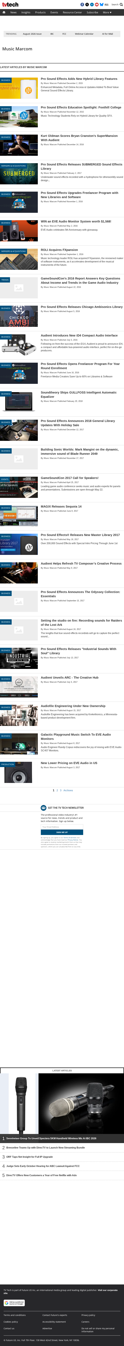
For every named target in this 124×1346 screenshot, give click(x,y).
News (13, 12)
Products (40, 12)
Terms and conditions (15, 1315)
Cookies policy (11, 1321)
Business (5, 80)
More (106, 12)
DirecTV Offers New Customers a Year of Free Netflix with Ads (41, 1175)
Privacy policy (88, 1315)
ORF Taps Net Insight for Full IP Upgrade (29, 1157)
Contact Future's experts (54, 1315)
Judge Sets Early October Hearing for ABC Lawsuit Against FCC (43, 1166)
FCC (64, 33)
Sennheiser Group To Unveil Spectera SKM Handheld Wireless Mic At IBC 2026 (51, 1138)
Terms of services (70, 837)
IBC (52, 33)
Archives (68, 790)
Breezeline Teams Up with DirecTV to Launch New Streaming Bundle (45, 1147)
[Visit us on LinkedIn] (92, 4)
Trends (5, 279)
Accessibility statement (54, 1321)
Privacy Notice (73, 840)
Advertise (47, 1328)
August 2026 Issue (32, 33)
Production (7, 764)
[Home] (4, 12)
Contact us (9, 1328)
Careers (85, 1321)
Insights (25, 12)
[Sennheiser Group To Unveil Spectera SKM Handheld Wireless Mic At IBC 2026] (62, 1108)
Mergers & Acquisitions (13, 165)
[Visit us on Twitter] (87, 4)
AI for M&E (107, 33)
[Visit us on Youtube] (97, 4)
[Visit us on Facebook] (82, 4)
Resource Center (72, 12)
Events (54, 12)
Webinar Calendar (84, 33)
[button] (117, 4)
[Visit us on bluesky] (101, 4)
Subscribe (92, 12)
